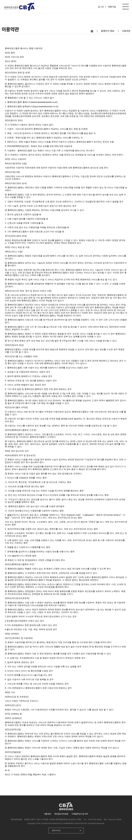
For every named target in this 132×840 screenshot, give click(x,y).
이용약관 (47, 814)
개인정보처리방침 (61, 814)
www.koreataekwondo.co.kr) (44, 102)
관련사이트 (56, 830)
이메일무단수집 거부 (80, 814)
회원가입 (112, 6)
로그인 (101, 6)
